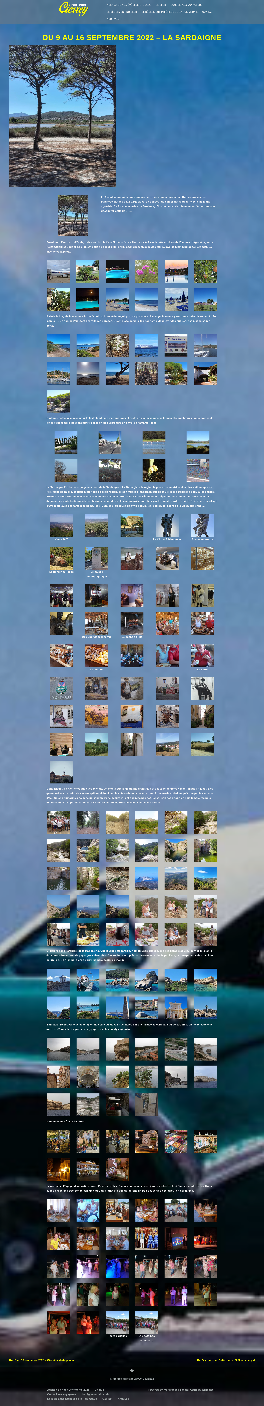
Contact (208, 12)
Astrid (194, 1389)
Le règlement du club (122, 12)
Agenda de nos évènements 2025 (129, 5)
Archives (113, 19)
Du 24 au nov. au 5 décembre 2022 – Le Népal (226, 1360)
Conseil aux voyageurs (187, 5)
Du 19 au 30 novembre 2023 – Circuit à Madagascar (41, 1360)
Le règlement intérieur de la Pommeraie (170, 12)
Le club (161, 5)
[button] (114, 19)
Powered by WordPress (163, 1389)
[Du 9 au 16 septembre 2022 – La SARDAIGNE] (62, 116)
